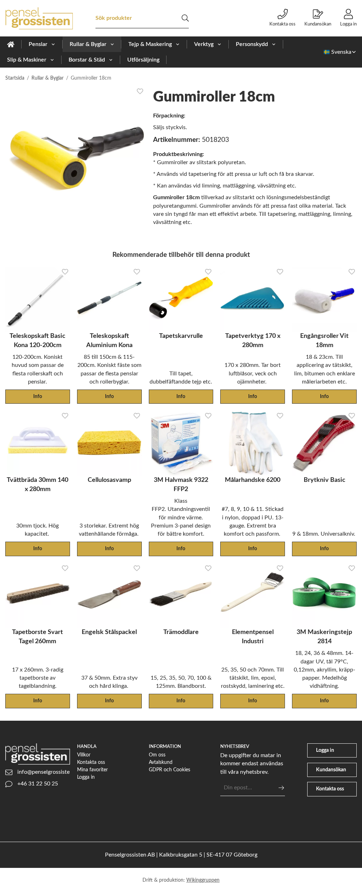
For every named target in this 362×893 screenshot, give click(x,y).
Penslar (38, 44)
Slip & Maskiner (26, 60)
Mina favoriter (92, 769)
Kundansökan (317, 24)
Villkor (83, 754)
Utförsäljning (143, 60)
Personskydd (252, 44)
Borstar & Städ (87, 60)
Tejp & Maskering (150, 44)
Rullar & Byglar (88, 44)
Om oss (157, 754)
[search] (185, 18)
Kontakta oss (282, 24)
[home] (11, 44)
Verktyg (204, 44)
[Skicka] (281, 788)
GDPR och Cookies (169, 769)
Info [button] (37, 396)
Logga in (348, 24)
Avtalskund (161, 762)
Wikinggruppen (203, 880)
